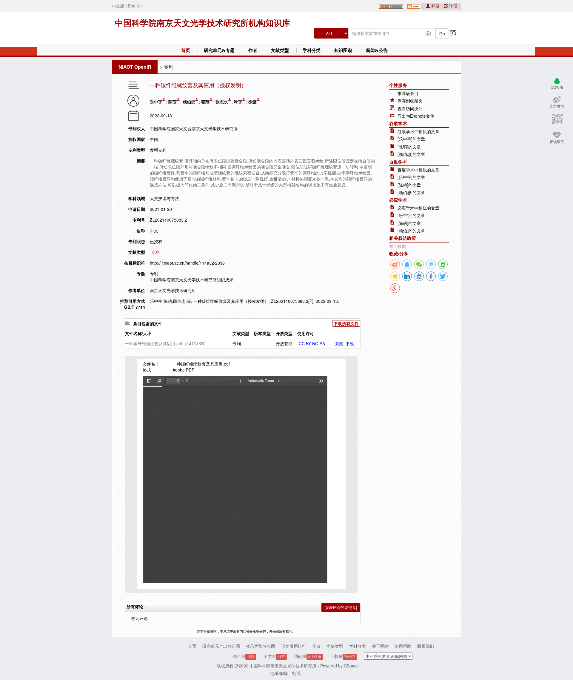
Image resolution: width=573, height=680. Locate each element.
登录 (435, 6)
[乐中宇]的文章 (411, 139)
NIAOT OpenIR (134, 66)
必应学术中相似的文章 (418, 208)
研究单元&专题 (219, 50)
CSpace (351, 666)
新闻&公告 (377, 50)
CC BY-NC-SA (312, 343)
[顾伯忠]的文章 (411, 154)
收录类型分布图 (260, 646)
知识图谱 (343, 50)
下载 (350, 343)
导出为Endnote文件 (416, 116)
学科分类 (312, 50)
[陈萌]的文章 (409, 147)
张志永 (221, 102)
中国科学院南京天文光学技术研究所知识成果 (191, 280)
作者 (252, 50)
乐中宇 (156, 102)
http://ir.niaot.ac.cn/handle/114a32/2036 (187, 263)
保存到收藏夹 (410, 101)
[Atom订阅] (413, 6)
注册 (453, 6)
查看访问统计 (410, 108)
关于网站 (380, 646)
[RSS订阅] (391, 6)
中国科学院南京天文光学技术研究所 (282, 666)
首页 (185, 50)
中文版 (118, 6)
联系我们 (425, 646)
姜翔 (205, 102)
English (135, 6)
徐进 (252, 102)
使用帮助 (403, 646)
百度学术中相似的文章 (418, 170)
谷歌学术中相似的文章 (418, 131)
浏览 (339, 343)
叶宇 (238, 102)
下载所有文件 (346, 323)
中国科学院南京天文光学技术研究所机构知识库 (202, 23)
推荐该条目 (408, 93)
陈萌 (172, 102)
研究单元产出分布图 (221, 646)
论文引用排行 (293, 646)
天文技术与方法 (164, 198)
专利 (168, 66)
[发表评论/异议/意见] (341, 607)
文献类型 (280, 50)
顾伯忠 (189, 102)
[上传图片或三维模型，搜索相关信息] (428, 33)
